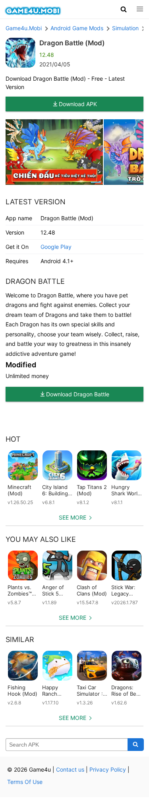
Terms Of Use (25, 781)
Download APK (78, 104)
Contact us (70, 769)
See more (72, 517)
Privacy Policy (107, 769)
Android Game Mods (76, 28)
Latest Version (36, 202)
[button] (123, 9)
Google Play (56, 246)
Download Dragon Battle (77, 394)
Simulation (125, 28)
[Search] (136, 744)
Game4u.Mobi (24, 28)
